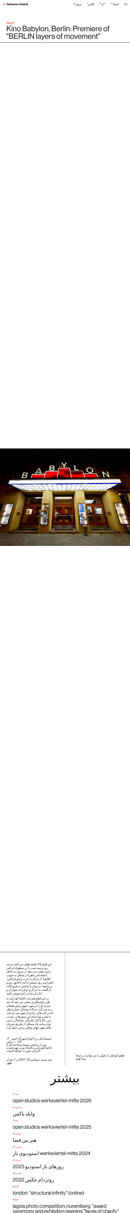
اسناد (115, 4)
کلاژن (90, 4)
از (102, 4)
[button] (126, 4)
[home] (15, 4)
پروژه (77, 4)
